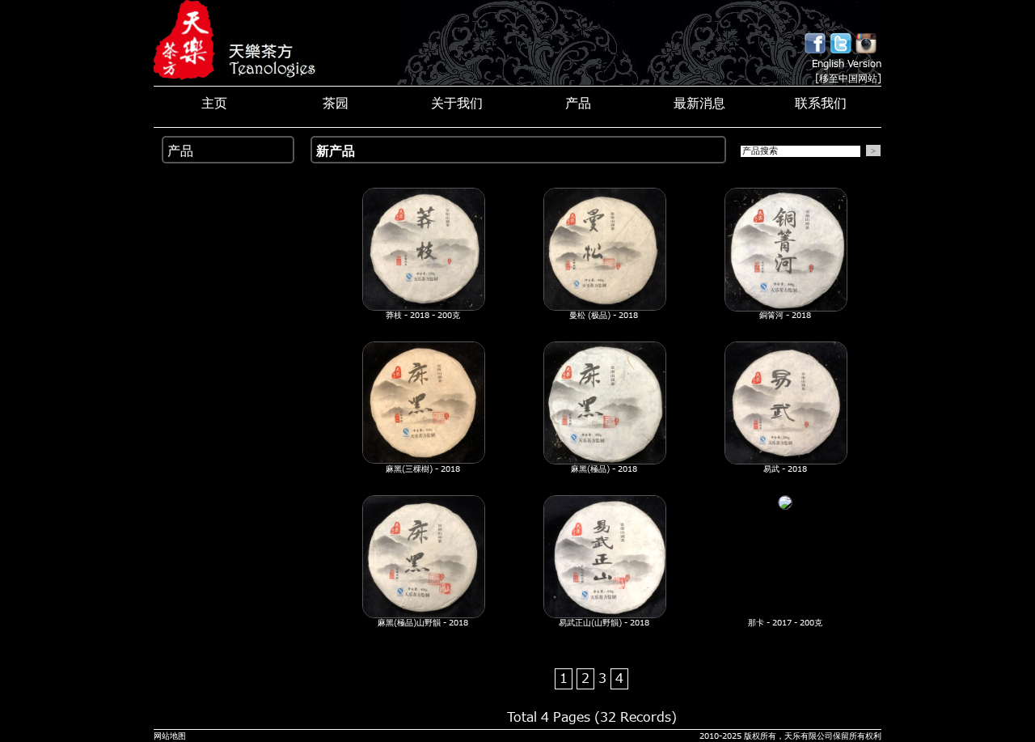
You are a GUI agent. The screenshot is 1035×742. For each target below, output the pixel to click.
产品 (578, 104)
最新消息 (699, 104)
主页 (214, 104)
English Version (846, 64)
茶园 (336, 104)
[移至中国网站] (848, 78)
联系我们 (821, 104)
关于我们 (457, 104)
